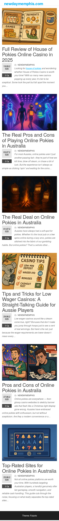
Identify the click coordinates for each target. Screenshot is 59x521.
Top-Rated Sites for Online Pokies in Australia (29, 468)
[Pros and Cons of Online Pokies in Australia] (29, 362)
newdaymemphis (26, 64)
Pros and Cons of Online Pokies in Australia (28, 387)
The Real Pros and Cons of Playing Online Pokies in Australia (28, 140)
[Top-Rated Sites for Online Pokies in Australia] (29, 442)
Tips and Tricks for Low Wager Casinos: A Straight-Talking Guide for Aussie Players (28, 301)
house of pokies (33, 68)
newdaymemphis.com (23, 3)
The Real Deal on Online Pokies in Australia (28, 219)
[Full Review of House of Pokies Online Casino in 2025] (29, 26)
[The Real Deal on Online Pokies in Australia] (29, 194)
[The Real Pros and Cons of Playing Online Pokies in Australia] (29, 111)
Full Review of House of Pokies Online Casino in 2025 (27, 54)
